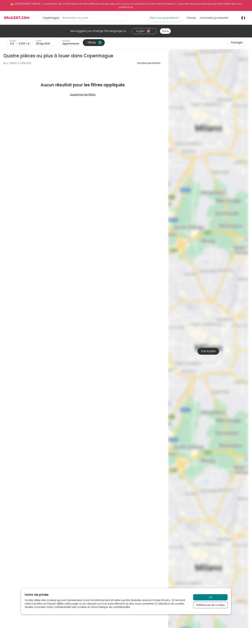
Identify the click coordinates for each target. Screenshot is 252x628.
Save (165, 31)
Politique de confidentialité (114, 607)
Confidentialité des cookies (70, 607)
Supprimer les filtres (82, 94)
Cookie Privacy (161, 600)
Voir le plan (208, 351)
